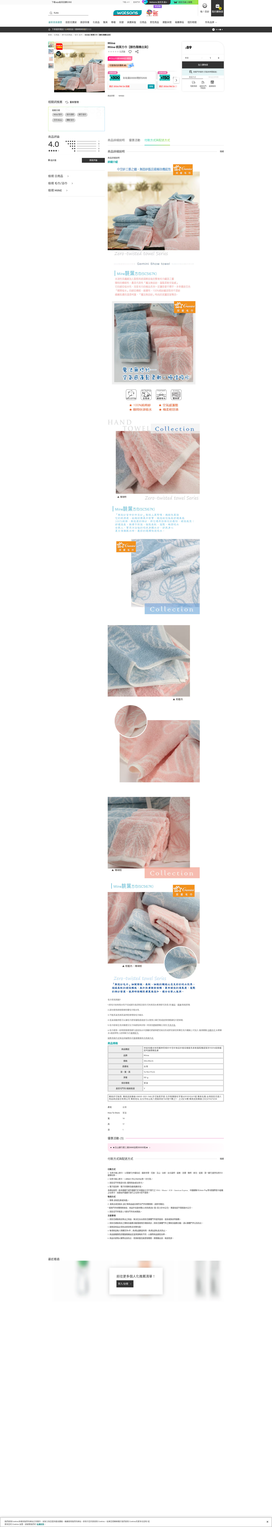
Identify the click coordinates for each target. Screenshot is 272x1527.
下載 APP (126, 2)
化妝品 (96, 22)
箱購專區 (179, 22)
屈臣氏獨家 (71, 22)
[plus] (218, 58)
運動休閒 (167, 22)
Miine (111, 43)
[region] (136, 1522)
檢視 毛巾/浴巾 (58, 183)
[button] (217, 8)
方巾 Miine (58, 120)
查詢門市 (136, 2)
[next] (176, 80)
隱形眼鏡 (192, 22)
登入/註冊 (123, 1283)
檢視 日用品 (56, 176)
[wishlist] (130, 51)
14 (132, 1179)
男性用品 (154, 22)
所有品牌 (209, 22)
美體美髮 (131, 22)
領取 (151, 86)
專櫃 (113, 22)
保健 (121, 22)
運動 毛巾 (70, 120)
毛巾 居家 (70, 115)
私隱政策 (40, 1524)
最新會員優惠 (55, 22)
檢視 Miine (55, 190)
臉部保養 (84, 22)
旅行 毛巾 (82, 115)
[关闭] (267, 1522)
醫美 (105, 22)
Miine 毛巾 (58, 115)
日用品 (143, 22)
